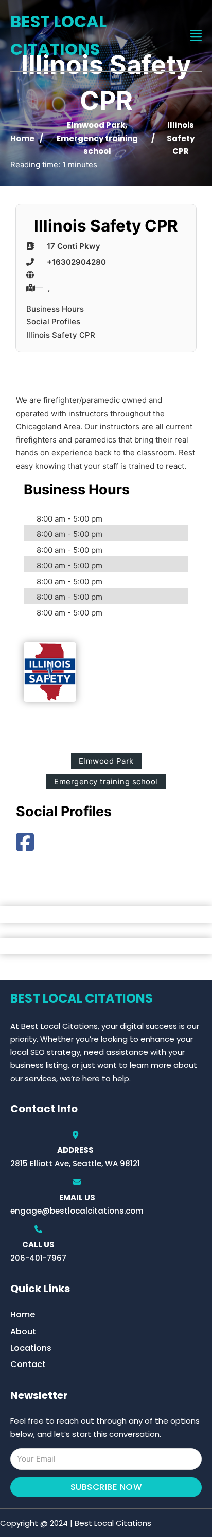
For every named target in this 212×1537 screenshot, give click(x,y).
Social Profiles (53, 321)
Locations (30, 1348)
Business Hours (55, 309)
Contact (28, 1364)
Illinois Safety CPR (60, 335)
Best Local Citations (58, 35)
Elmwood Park (96, 125)
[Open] (196, 35)
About (23, 1331)
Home (22, 138)
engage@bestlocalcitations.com (77, 1210)
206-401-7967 (38, 1258)
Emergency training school (106, 781)
